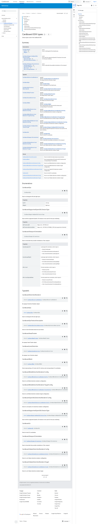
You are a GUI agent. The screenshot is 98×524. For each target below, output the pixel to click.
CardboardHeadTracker (28, 92)
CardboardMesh (26, 102)
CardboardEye (26, 49)
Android (56, 493)
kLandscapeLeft (28, 65)
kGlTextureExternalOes (30, 60)
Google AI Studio (58, 499)
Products (28, 13)
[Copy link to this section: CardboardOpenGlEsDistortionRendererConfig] (52, 398)
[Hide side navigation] (16, 521)
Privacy (25, 521)
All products (35, 515)
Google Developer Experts (25, 497)
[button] (8, 18)
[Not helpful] (67, 13)
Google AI (66, 513)
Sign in (94, 1)
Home (23, 13)
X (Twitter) (39, 501)
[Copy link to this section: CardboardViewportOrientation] (43, 232)
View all (56, 508)
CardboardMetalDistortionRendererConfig (29, 110)
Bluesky (38, 495)
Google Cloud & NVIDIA (24, 501)
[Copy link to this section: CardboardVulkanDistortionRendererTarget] (50, 462)
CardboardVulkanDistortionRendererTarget (30, 148)
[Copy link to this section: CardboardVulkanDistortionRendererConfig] (50, 449)
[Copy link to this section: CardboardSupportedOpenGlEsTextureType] (50, 210)
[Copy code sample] (67, 191)
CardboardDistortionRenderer (30, 77)
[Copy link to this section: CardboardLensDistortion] (39, 346)
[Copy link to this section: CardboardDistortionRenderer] (42, 295)
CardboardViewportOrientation (30, 64)
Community (38, 1)
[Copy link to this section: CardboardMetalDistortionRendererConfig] (50, 372)
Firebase (56, 497)
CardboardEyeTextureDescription (28, 88)
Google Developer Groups (25, 495)
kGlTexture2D (27, 58)
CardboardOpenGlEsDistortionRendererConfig (30, 121)
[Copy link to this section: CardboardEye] (32, 187)
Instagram (39, 497)
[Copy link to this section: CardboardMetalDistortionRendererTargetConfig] (54, 385)
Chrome (56, 495)
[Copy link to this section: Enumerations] (33, 183)
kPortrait (26, 68)
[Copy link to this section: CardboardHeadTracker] (38, 333)
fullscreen (94, 5)
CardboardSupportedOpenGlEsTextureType (53, 127)
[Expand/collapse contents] (29, 16)
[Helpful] (65, 13)
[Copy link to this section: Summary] (30, 43)
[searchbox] (9, 11)
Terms (21, 521)
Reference (21, 1)
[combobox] (74, 1)
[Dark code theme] (65, 191)
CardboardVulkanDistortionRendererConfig (30, 143)
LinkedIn (39, 499)
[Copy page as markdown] (48, 34)
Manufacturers (30, 1)
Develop (15, 1)
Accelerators (22, 499)
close (96, 5)
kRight (25, 52)
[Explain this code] (63, 191)
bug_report (91, 5)
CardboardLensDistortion (29, 97)
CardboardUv (26, 132)
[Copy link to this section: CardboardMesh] (33, 359)
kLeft (25, 51)
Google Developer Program (25, 493)
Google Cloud (57, 503)
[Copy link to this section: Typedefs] (30, 291)
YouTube (39, 503)
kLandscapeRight (28, 66)
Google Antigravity (58, 501)
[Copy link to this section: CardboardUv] (31, 423)
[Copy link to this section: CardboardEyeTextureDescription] (44, 321)
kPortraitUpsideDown (29, 69)
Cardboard (5, 1)
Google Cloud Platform (56, 513)
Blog (38, 493)
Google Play (57, 506)
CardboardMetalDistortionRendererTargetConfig (29, 115)
